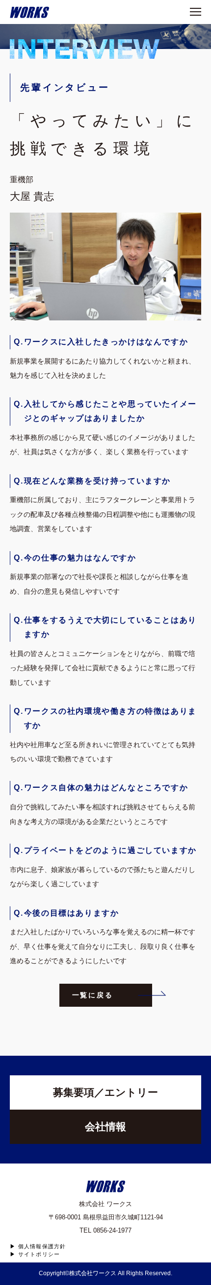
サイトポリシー (39, 1254)
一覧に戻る (92, 995)
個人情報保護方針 (42, 1246)
